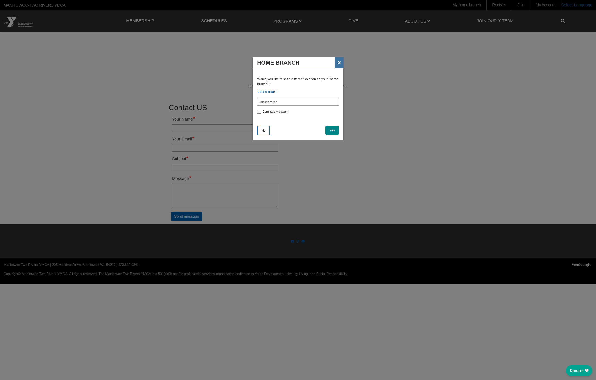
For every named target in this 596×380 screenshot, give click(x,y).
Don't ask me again (275, 111)
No (263, 130)
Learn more (266, 92)
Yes (332, 130)
